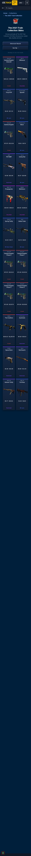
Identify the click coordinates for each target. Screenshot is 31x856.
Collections (13, 13)
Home (5, 13)
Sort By (15, 48)
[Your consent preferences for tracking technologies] (3, 853)
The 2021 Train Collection (13, 15)
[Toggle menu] (27, 3)
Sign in (14, 2)
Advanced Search (15, 43)
